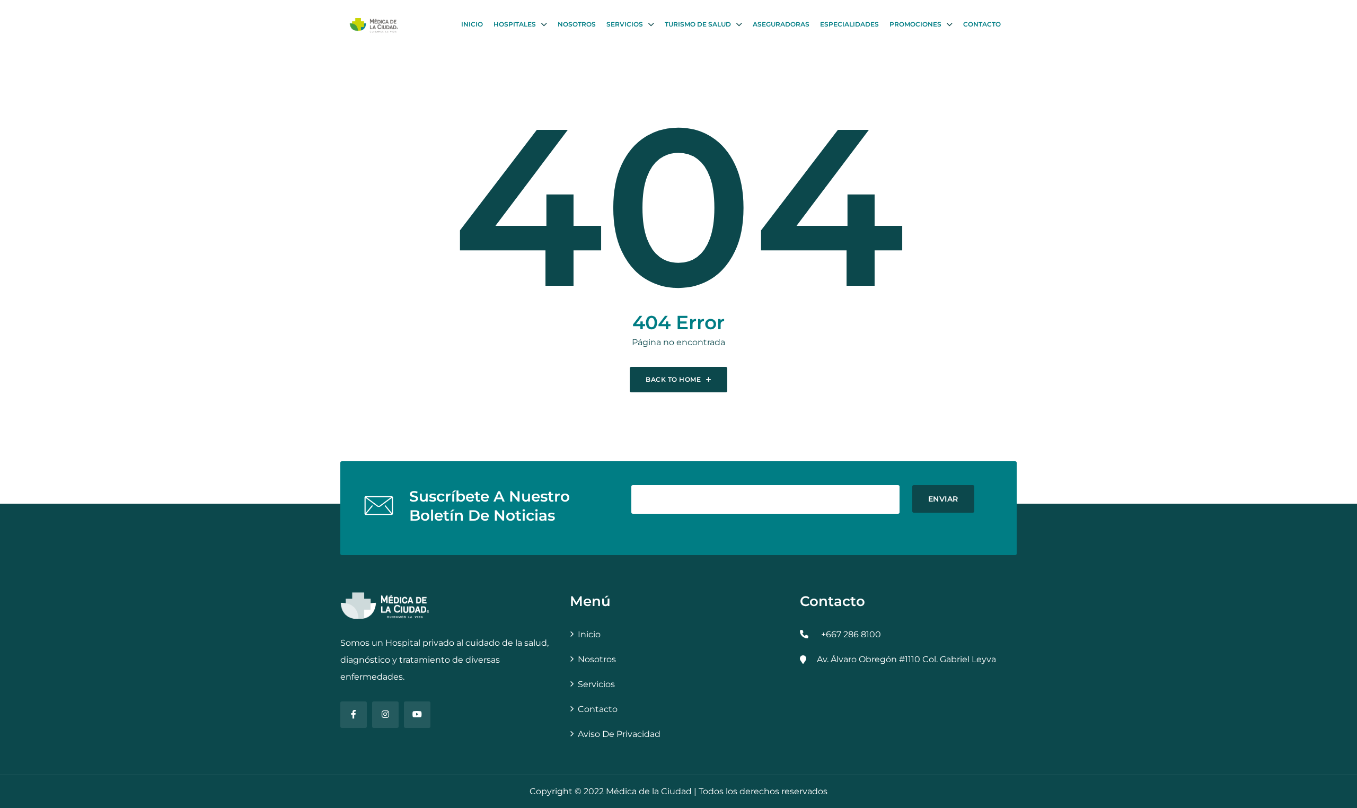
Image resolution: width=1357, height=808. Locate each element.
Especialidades (849, 24)
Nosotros (577, 24)
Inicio (472, 24)
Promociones (915, 24)
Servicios (624, 24)
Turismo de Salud (698, 24)
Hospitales (515, 24)
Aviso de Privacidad (619, 734)
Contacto (982, 24)
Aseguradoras (781, 24)
